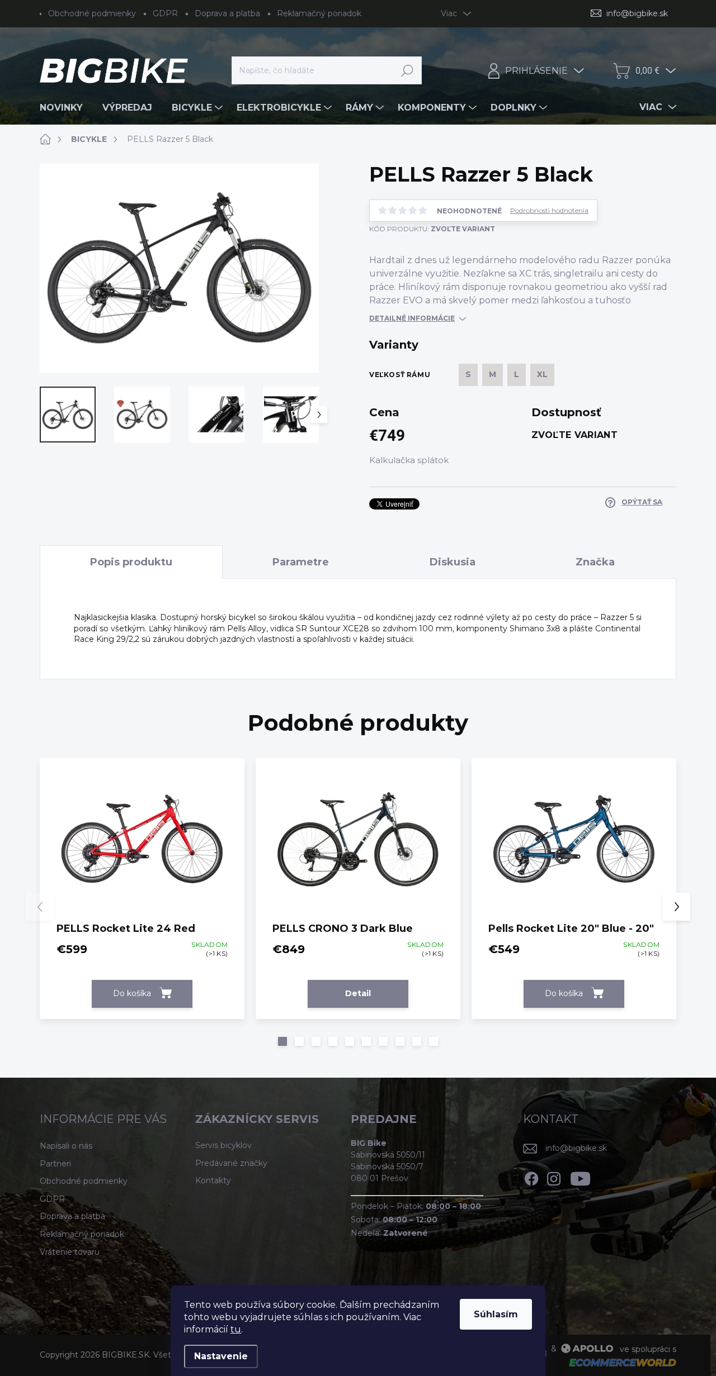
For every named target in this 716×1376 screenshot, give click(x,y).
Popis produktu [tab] (131, 562)
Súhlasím (496, 1314)
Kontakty (213, 1180)
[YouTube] (580, 1176)
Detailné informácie (412, 318)
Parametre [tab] (300, 562)
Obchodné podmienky (92, 13)
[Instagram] (553, 1176)
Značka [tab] (595, 562)
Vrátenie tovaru (70, 1252)
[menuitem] (65, 108)
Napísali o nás (66, 1146)
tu (235, 1329)
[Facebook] (531, 1176)
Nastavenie (221, 1356)
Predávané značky (231, 1163)
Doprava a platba (227, 13)
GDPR (165, 13)
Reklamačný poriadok (319, 13)
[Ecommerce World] (618, 1362)
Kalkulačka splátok (409, 460)
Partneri (55, 1164)
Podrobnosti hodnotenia (549, 211)
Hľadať (407, 70)
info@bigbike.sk (576, 1148)
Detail (358, 993)
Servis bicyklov (223, 1145)
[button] (282, 1041)
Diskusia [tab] (452, 562)
